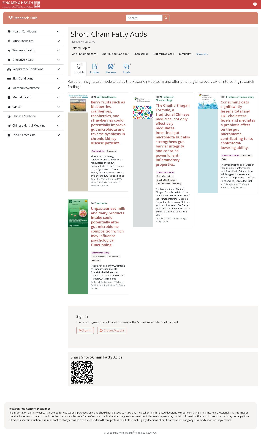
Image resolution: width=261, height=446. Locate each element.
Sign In (86, 330)
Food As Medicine (24, 135)
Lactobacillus (113, 257)
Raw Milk (96, 260)
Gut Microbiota (163, 184)
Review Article (98, 151)
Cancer (17, 107)
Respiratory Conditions (27, 69)
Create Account (113, 330)
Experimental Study (165, 172)
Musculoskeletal (23, 41)
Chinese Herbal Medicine (28, 125)
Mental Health (21, 97)
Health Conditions (24, 31)
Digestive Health (23, 60)
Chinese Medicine (24, 116)
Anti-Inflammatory (165, 176)
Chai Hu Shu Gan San (166, 180)
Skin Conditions (22, 78)
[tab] (79, 69)
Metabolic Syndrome (26, 88)
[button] (255, 4)
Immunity (177, 184)
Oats (224, 159)
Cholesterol (246, 155)
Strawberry (111, 151)
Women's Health (23, 50)
